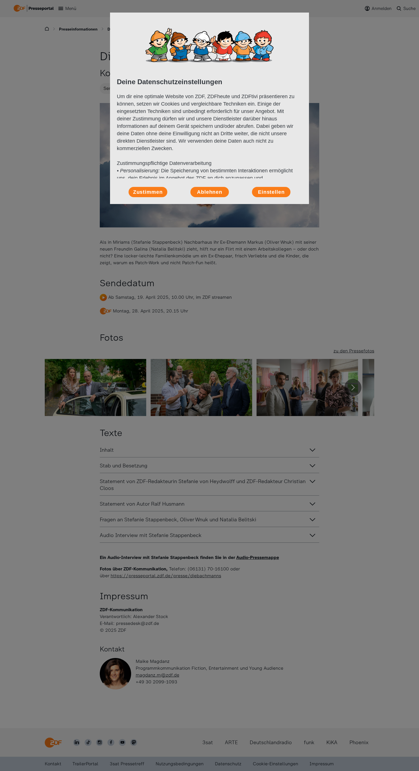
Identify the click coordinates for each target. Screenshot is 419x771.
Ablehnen (209, 192)
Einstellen (271, 192)
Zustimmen (148, 192)
